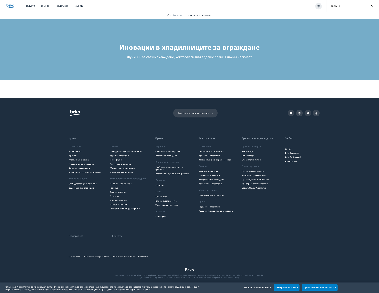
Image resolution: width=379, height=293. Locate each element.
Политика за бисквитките (123, 257)
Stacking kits (161, 216)
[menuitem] (29, 6)
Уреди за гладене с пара (166, 205)
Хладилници (75, 151)
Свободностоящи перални (167, 151)
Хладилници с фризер (79, 160)
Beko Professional (293, 157)
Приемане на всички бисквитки (320, 287)
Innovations (178, 15)
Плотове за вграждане (120, 164)
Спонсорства (291, 161)
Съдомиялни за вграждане (81, 188)
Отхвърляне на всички (287, 287)
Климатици (247, 151)
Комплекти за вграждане (121, 172)
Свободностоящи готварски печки (126, 151)
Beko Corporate (292, 153)
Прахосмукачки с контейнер (255, 179)
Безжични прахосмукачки (254, 175)
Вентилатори (248, 156)
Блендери (114, 196)
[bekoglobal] (10, 6)
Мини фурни (116, 160)
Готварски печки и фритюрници (125, 208)
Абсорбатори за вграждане (122, 168)
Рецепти (117, 236)
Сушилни (159, 185)
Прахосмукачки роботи (253, 171)
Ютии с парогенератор (166, 201)
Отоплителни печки (251, 160)
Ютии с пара (161, 197)
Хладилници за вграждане (81, 164)
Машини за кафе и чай (121, 184)
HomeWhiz (143, 257)
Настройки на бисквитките (257, 287)
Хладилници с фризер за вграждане (86, 172)
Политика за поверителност (96, 257)
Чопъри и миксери (118, 200)
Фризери (73, 156)
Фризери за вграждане (79, 168)
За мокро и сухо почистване (255, 184)
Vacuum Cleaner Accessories (254, 188)
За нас (288, 149)
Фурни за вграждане (119, 156)
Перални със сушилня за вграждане (172, 174)
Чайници (114, 188)
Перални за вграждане (166, 156)
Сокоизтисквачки (118, 192)
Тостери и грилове (118, 204)
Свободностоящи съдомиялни (83, 184)
